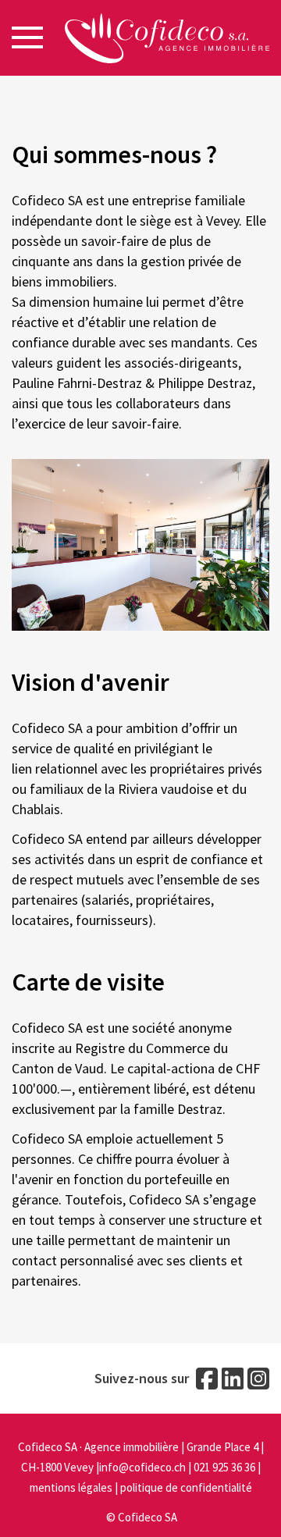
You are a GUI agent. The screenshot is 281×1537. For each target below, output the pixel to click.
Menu (27, 37)
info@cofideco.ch (142, 1467)
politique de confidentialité (186, 1487)
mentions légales (71, 1487)
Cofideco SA (147, 1517)
